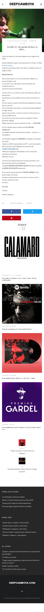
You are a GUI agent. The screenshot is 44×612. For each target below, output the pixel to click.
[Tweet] (32, 211)
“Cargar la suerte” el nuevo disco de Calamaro (22, 451)
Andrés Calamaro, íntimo (10, 566)
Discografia (5, 375)
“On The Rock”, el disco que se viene (14, 569)
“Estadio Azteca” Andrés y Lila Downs (14, 526)
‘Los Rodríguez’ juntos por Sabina (13, 497)
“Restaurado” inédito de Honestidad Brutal (16, 503)
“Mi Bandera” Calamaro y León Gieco (14, 529)
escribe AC (29, 203)
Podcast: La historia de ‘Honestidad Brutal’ (17, 329)
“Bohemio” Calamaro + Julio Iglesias (14, 535)
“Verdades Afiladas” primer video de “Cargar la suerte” (22, 469)
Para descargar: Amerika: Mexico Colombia (16, 506)
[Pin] (11, 218)
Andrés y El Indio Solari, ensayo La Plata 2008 (17, 500)
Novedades (24, 41)
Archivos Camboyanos (13, 41)
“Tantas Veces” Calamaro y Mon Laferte (15, 523)
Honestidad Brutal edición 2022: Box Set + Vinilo (18, 378)
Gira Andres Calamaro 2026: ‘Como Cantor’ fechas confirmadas (19, 279)
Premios (11, 424)
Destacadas (5, 275)
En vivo (12, 275)
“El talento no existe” (9, 557)
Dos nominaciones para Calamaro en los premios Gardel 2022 (21, 428)
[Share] (11, 211)
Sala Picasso (6, 65)
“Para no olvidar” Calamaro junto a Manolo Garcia (19, 532)
